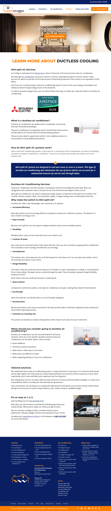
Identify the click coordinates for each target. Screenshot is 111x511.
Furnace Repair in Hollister (20, 459)
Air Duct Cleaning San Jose (43, 445)
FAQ (37, 503)
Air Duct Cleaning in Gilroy (43, 458)
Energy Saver (39, 73)
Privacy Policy (50, 503)
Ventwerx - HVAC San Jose (17, 508)
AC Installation (63, 452)
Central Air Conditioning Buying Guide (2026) (90, 458)
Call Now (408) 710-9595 (99, 2)
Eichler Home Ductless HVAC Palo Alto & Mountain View (67, 464)
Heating (32, 9)
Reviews (13, 503)
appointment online (31, 416)
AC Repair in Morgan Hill (66, 455)
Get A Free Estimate (99, 9)
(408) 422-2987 (60, 416)
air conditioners (28, 77)
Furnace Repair (16, 448)
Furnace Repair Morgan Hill (20, 455)
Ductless (69, 9)
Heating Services (17, 445)
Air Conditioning (56, 9)
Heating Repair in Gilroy (19, 457)
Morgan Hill (38, 478)
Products (31, 503)
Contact (65, 503)
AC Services (62, 445)
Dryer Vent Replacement (43, 452)
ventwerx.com (39, 486)
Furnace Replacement (18, 450)
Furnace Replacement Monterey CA (18, 463)
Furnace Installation (18, 452)
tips (61, 91)
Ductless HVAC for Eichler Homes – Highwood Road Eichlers (90, 453)
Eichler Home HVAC (82, 9)
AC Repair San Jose (64, 448)
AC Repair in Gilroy (64, 457)
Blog (42, 503)
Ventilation (42, 9)
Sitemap (58, 503)
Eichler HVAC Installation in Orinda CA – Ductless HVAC (91, 446)
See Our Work (22, 503)
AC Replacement (64, 450)
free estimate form (36, 401)
